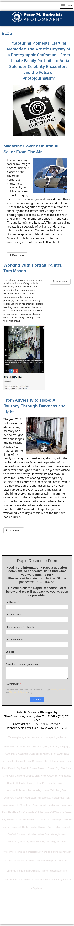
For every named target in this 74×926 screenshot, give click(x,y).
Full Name (12, 602)
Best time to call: (15, 639)
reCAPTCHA (13, 684)
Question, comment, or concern (24, 664)
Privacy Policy (57, 689)
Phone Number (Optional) (20, 627)
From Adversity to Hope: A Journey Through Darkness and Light (34, 406)
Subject (10, 651)
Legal (64, 728)
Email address (14, 614)
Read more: (18, 255)
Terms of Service (18, 692)
